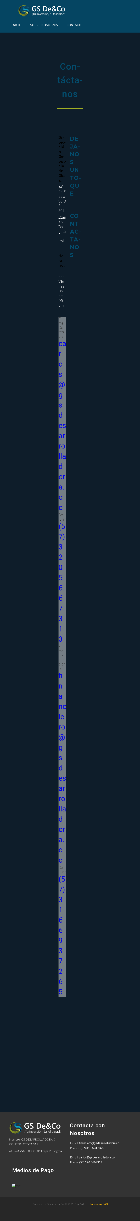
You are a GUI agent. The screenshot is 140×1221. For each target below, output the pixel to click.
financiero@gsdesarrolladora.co (62, 768)
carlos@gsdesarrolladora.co (62, 425)
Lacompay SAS (99, 1204)
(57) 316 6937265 (92, 1148)
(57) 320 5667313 (90, 1162)
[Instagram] (63, 1021)
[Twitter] (63, 1014)
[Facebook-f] (63, 1007)
